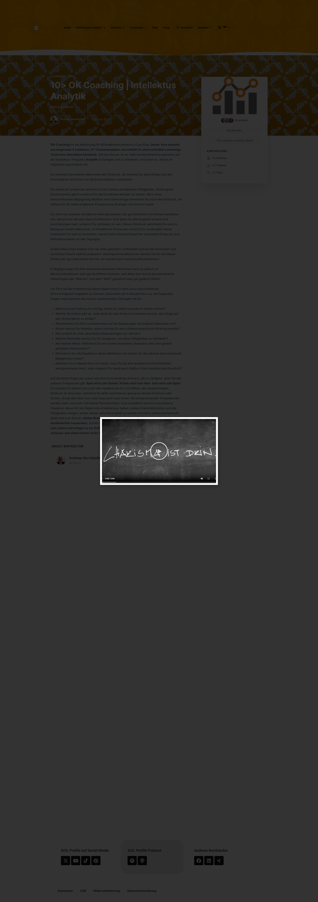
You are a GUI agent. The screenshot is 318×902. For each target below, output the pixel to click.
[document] (159, 451)
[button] (212, 422)
